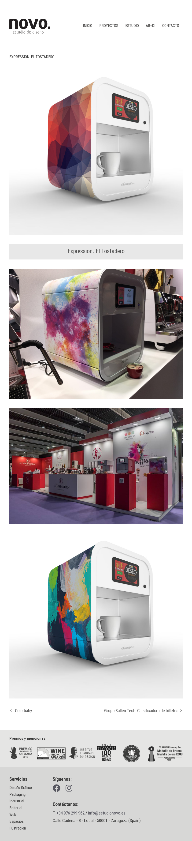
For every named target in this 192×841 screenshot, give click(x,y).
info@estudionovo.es (107, 813)
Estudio (132, 25)
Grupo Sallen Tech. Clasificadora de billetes (141, 710)
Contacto (170, 25)
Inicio (87, 25)
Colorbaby (23, 710)
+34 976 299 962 (70, 813)
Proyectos (108, 25)
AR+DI (150, 25)
